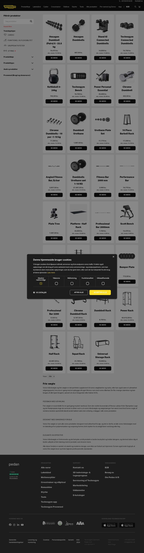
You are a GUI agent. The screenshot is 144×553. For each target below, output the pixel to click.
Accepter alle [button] (100, 292)
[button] (39, 292)
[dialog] (72, 276)
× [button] (113, 257)
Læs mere (51, 273)
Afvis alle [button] (78, 292)
